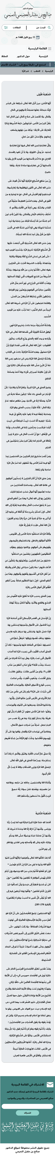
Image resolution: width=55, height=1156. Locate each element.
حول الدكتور (23, 56)
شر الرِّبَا (25, 71)
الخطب (37, 71)
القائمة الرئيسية (38, 48)
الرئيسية (43, 56)
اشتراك (27, 1113)
